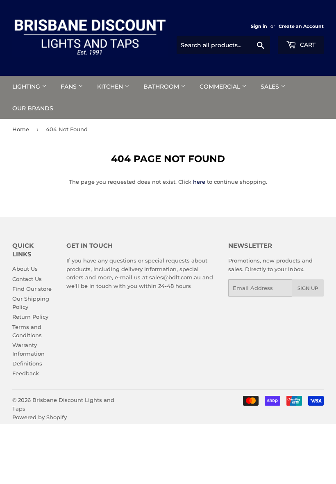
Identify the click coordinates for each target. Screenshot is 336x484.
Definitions (27, 363)
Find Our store (32, 288)
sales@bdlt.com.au (175, 277)
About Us (25, 268)
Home (20, 129)
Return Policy (30, 316)
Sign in (259, 26)
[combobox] (223, 45)
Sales (271, 86)
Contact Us (27, 279)
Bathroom (162, 86)
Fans (69, 86)
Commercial (221, 86)
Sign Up (307, 288)
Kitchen (111, 86)
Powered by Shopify (39, 417)
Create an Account (301, 26)
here (199, 181)
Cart (307, 44)
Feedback (25, 373)
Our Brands (32, 108)
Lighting (27, 86)
